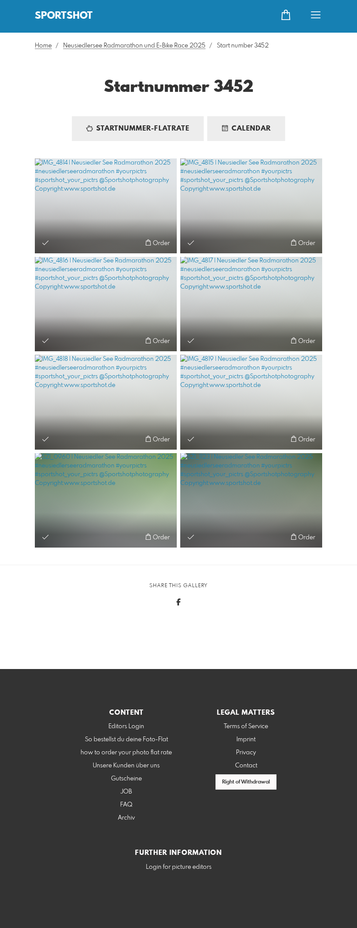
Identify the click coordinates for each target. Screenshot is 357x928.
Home (43, 46)
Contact (246, 766)
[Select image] (45, 242)
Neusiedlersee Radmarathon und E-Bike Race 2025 (134, 46)
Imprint (246, 739)
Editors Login (126, 726)
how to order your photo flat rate (126, 753)
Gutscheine (126, 779)
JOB (126, 792)
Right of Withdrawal (246, 782)
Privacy (246, 753)
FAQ (126, 805)
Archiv (126, 818)
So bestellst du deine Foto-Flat (126, 739)
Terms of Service (246, 726)
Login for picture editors (179, 867)
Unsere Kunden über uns (126, 766)
